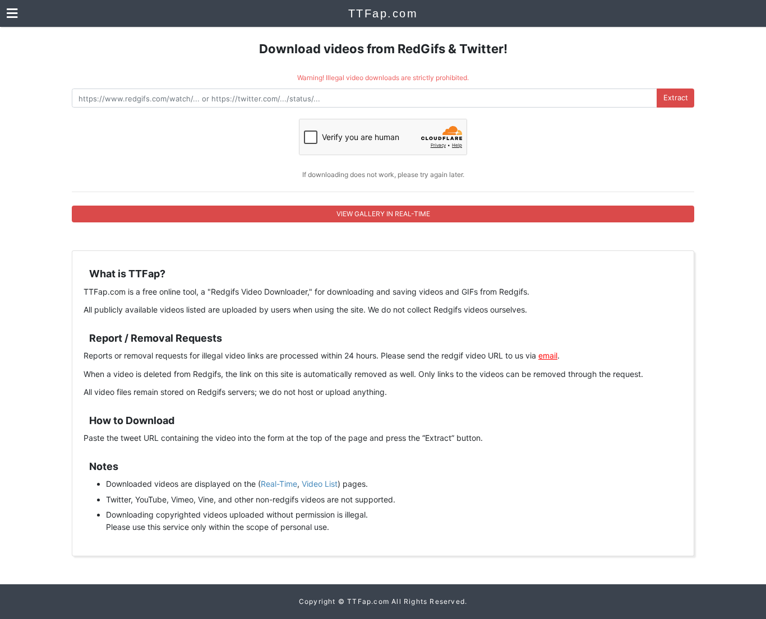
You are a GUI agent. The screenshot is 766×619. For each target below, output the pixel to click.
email (547, 355)
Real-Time (279, 483)
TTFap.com (383, 13)
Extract (675, 97)
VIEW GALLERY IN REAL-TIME (383, 214)
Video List (320, 483)
